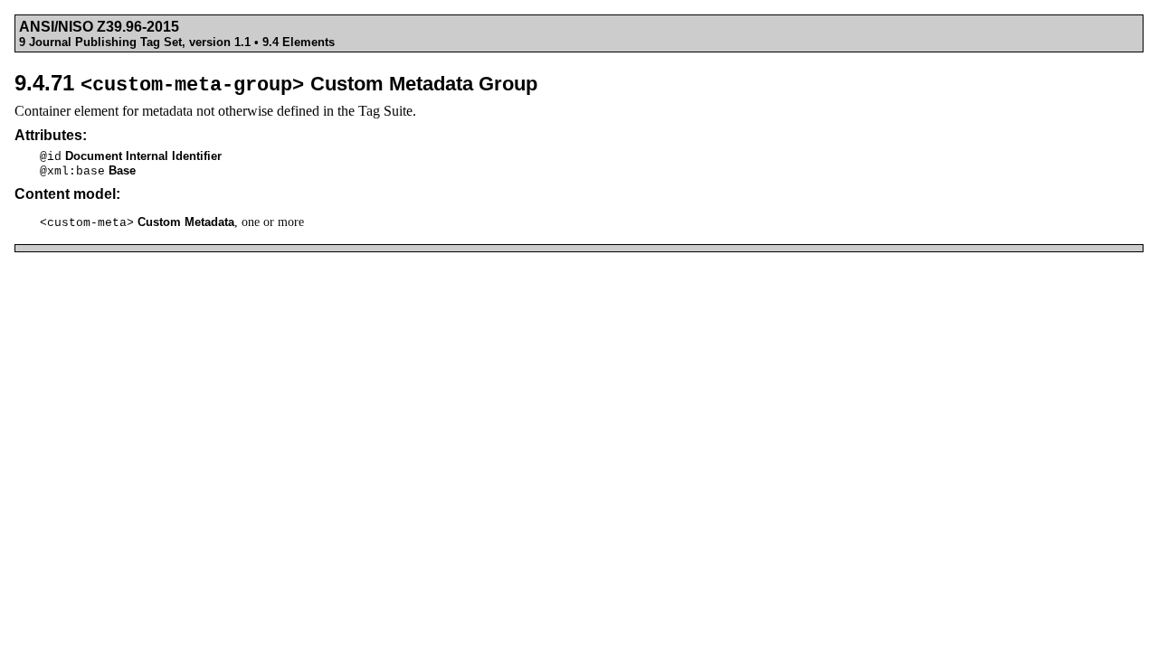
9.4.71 (275, 83)
